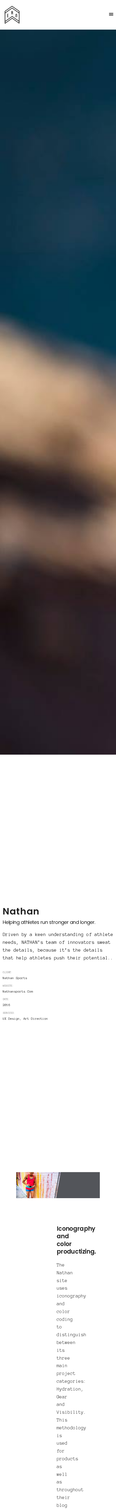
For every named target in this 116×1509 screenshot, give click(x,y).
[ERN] (12, 14)
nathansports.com (18, 991)
